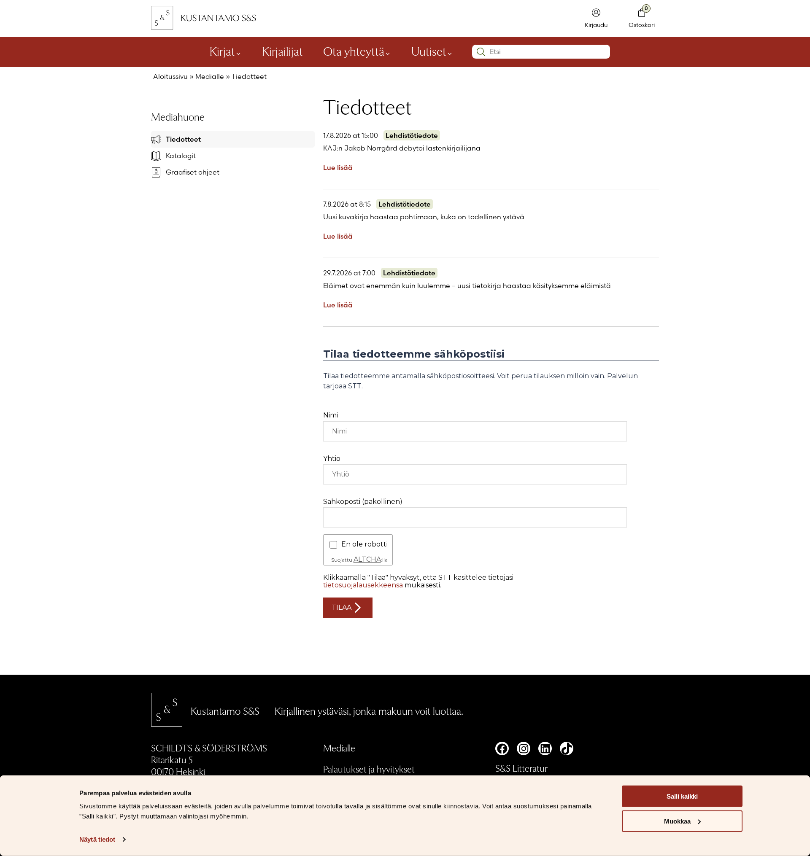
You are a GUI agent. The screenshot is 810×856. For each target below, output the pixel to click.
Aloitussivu (170, 76)
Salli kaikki (682, 796)
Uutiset (428, 50)
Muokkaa (677, 821)
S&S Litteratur (521, 767)
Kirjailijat (282, 50)
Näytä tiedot (97, 839)
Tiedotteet (183, 139)
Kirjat (222, 50)
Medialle (209, 76)
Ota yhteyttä (353, 50)
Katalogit (181, 155)
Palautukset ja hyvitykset (369, 768)
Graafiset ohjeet (192, 172)
